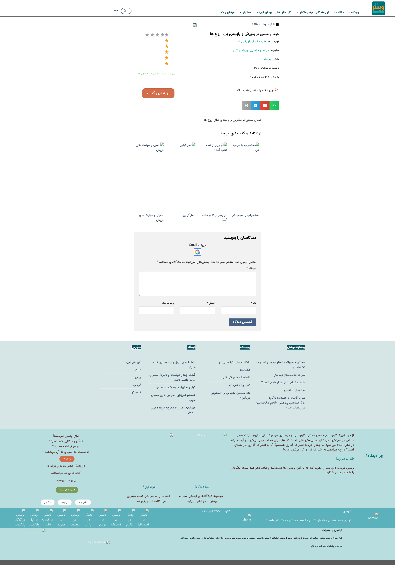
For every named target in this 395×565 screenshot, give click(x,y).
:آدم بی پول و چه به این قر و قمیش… (174, 365)
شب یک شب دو (239, 385)
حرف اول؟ (149, 486)
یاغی (138, 377)
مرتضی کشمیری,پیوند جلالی (251, 50)
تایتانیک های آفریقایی (236, 377)
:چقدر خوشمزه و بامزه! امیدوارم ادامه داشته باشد (172, 377)
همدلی (311, 435)
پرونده (355, 12)
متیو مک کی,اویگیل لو (252, 41)
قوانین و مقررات (332, 530)
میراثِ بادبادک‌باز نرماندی (289, 374)
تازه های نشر (283, 12)
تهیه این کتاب (158, 93)
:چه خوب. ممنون (175, 387)
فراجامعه (245, 369)
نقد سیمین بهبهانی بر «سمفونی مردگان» (230, 395)
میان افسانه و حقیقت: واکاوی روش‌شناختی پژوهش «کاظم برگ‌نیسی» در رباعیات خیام (280, 402)
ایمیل (211, 303)
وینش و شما (227, 12)
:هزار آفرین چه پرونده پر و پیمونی (173, 410)
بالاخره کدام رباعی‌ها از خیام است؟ (283, 382)
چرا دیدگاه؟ (201, 486)
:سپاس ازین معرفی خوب (173, 397)
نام (253, 303)
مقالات (340, 12)
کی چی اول (133, 361)
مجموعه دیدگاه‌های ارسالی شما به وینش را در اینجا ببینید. (201, 499)
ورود (116, 10)
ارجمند (267, 59)
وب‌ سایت (168, 303)
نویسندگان (322, 12)
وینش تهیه (265, 12)
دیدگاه (251, 268)
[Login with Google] (197, 252)
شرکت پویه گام (318, 546)
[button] (274, 105)
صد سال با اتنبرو (294, 390)
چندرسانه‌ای (306, 12)
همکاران (246, 12)
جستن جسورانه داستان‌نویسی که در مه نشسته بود (280, 365)
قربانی (137, 384)
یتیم (138, 369)
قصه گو (136, 392)
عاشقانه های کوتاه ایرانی (234, 362)
